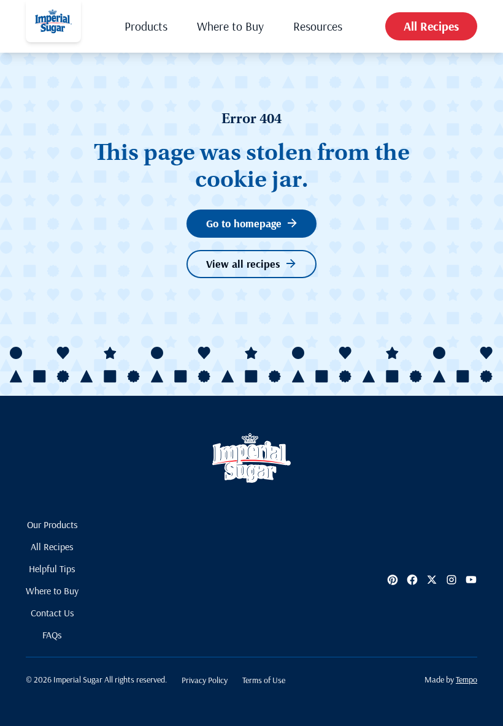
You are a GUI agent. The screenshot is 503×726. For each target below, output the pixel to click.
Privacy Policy (205, 680)
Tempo (466, 679)
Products (146, 26)
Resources (317, 26)
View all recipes (243, 264)
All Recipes (431, 26)
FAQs (52, 635)
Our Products (52, 524)
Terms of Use (263, 680)
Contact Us (52, 613)
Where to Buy (230, 26)
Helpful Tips (52, 568)
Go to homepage (244, 223)
